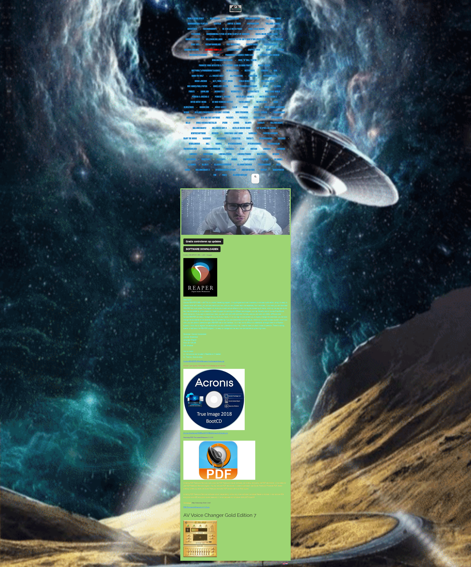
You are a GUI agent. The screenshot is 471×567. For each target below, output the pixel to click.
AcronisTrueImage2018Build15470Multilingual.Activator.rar (205, 433)
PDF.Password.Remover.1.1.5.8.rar (196, 507)
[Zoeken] (255, 182)
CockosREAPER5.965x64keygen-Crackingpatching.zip (203, 361)
